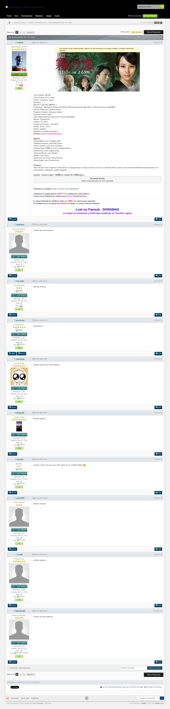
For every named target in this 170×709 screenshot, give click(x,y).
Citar (159, 219)
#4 (161, 320)
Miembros (39, 16)
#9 (161, 554)
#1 (161, 42)
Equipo (48, 16)
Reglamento (35, 698)
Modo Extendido (156, 37)
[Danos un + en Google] (162, 22)
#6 (161, 412)
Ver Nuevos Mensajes (147, 22)
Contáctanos (15, 698)
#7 (161, 459)
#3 (161, 281)
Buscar (13, 219)
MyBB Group (159, 703)
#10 (161, 611)
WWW (13, 353)
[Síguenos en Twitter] (159, 22)
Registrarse (151, 16)
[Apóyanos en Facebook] (156, 22)
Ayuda (57, 16)
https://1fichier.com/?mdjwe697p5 (66, 189)
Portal (9, 16)
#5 (161, 359)
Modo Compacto (143, 37)
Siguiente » (30, 32)
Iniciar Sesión (135, 16)
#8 (161, 498)
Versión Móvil (25, 698)
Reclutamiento (26, 16)
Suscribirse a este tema (154, 687)
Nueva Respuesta (153, 32)
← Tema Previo (13, 668)
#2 (161, 224)
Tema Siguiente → (25, 668)
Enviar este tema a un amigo (134, 687)
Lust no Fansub (37, 703)
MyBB (144, 703)
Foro (16, 16)
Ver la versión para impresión (112, 687)
